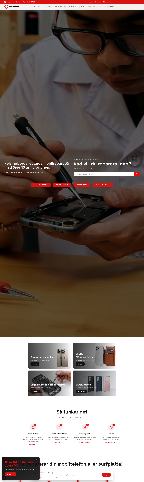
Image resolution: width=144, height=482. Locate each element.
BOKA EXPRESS (71, 6)
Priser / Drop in (62, 185)
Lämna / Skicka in (94, 2)
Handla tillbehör (102, 185)
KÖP (49, 6)
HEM (34, 6)
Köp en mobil (82, 185)
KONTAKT (92, 6)
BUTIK (83, 6)
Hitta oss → (59, 442)
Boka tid (10, 474)
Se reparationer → (85, 442)
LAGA (41, 6)
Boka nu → (32, 445)
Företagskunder (108, 2)
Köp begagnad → (111, 442)
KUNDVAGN (110, 6)
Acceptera (106, 475)
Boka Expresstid (41, 185)
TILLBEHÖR (58, 6)
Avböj (98, 475)
